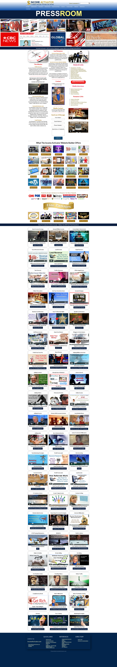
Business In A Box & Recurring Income (78, 71)
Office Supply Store (46, 165)
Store (63, 6)
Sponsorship (55, 6)
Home (27, 6)
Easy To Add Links (38, 448)
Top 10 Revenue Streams (38, 265)
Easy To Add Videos (37, 408)
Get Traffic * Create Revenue (58, 286)
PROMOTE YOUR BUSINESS (83, 640)
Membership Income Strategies (38, 528)
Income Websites (33, 154)
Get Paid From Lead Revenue (58, 488)
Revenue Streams (71, 154)
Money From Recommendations (79, 488)
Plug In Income (33, 187)
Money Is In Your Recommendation (38, 609)
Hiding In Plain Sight (75, 99)
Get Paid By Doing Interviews (79, 348)
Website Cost (58, 154)
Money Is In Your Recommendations (79, 548)
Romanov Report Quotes (76, 77)
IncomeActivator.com (61, 651)
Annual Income (71, 165)
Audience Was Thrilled (58, 529)
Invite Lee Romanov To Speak (77, 103)
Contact (28, 9)
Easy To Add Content (38, 388)
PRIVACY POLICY (49, 646)
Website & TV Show (46, 154)
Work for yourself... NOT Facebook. (79, 428)
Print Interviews (74, 91)
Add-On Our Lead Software (58, 388)
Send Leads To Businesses (38, 348)
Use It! (79, 468)
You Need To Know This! (79, 528)
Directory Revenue (38, 327)
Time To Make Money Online (58, 408)
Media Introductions (75, 74)
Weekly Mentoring (58, 221)
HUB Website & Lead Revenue (77, 68)
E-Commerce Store (33, 165)
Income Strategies (71, 187)
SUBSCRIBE (48, 645)
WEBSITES (48, 643)
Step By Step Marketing (37, 468)
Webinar (82, 6)
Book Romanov (79, 327)
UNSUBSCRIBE (53, 645)
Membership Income (46, 187)
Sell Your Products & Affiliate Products (38, 508)
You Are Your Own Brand (58, 548)
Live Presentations (74, 92)
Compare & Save (83, 154)
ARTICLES (64, 641)
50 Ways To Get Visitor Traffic (79, 589)
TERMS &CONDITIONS (50, 647)
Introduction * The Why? (76, 67)
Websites (34, 6)
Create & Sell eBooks (58, 165)
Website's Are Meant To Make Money (79, 102)
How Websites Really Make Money (58, 609)
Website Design (71, 221)
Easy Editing (58, 187)
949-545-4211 (31, 645)
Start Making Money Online (38, 569)
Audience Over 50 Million (58, 327)
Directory (47, 6)
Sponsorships (33, 221)
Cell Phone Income (74, 100)
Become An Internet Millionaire (38, 306)
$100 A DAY (64, 645)
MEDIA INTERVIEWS (50, 640)
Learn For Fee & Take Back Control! (58, 629)
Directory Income (71, 176)
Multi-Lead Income (58, 176)
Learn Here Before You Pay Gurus (79, 629)
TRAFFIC (63, 646)
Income (41, 6)
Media (76, 6)
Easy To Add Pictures (38, 428)
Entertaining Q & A (79, 609)
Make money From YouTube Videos (59, 589)
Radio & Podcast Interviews (76, 89)
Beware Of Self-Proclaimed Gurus (58, 367)
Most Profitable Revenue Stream (58, 266)
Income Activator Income (58, 428)
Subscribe (69, 6)
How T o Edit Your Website (38, 489)
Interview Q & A (74, 73)
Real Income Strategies (79, 448)
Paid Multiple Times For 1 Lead (58, 508)
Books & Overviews (75, 75)
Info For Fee (58, 347)
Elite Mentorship (83, 221)
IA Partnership (83, 165)
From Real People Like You (38, 629)
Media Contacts (46, 221)
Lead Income (46, 176)
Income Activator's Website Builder (78, 70)
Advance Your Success (79, 307)
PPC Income (33, 176)
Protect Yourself (79, 245)
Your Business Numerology (38, 589)
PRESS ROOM (48, 639)
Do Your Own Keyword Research (58, 468)
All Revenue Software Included (59, 568)
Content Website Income (79, 508)
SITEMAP (30, 646)
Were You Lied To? (79, 388)
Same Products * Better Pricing (79, 286)
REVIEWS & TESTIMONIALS (51, 642)
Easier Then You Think (58, 448)
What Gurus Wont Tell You (38, 286)
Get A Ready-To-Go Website (79, 409)
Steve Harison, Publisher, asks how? (79, 368)
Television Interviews (75, 90)
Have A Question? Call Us (79, 568)
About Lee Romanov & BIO (76, 78)
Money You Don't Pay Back (79, 265)
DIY (38, 548)
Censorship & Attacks (83, 187)
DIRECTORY (80, 639)
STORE (47, 644)
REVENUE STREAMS (65, 644)
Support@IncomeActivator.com (34, 644)
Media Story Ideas (74, 72)
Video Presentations (75, 93)
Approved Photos (74, 104)
